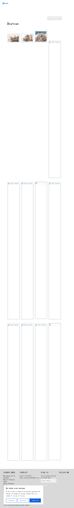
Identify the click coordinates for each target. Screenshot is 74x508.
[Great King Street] (41, 37)
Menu (6, 3)
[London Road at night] (27, 251)
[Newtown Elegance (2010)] (54, 391)
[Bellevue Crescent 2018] (54, 251)
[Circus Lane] (13, 38)
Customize (11, 500)
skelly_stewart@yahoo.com (31, 478)
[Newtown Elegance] (13, 392)
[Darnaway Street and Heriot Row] (27, 38)
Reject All (23, 500)
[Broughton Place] (41, 392)
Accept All (35, 500)
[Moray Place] (41, 250)
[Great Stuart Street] (27, 392)
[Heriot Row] (13, 251)
